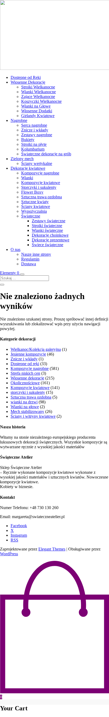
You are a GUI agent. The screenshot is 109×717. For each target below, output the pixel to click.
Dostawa (28, 264)
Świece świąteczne (47, 244)
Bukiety (27, 139)
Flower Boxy (32, 192)
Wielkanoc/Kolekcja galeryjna (36, 349)
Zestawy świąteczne (48, 221)
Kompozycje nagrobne (40, 173)
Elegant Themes (51, 549)
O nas (15, 249)
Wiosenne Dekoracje (28, 82)
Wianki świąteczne (47, 230)
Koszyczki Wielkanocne (41, 101)
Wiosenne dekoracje (27, 378)
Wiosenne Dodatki (36, 111)
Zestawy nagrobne (36, 135)
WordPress (9, 554)
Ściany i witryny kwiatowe (33, 416)
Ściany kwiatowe (35, 206)
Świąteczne (30, 216)
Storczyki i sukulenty (38, 187)
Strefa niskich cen (25, 373)
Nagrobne (19, 120)
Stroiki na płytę (34, 144)
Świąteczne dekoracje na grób (46, 154)
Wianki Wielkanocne (38, 91)
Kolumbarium (32, 149)
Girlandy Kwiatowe (37, 115)
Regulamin (30, 259)
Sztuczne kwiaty (35, 201)
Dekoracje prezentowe (50, 240)
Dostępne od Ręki (26, 77)
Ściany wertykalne (36, 163)
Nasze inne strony (36, 254)
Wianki (27, 178)
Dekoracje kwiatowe (28, 168)
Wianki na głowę (25, 406)
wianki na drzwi (24, 402)
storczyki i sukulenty (28, 392)
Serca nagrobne (34, 125)
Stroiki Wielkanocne (38, 87)
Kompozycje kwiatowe (40, 182)
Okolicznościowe (25, 383)
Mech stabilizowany (27, 411)
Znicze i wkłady (34, 130)
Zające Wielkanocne (38, 96)
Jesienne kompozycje (28, 354)
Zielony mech (22, 158)
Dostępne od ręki (25, 363)
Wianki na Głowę (36, 106)
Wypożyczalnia (34, 211)
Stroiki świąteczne (47, 225)
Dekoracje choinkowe (50, 235)
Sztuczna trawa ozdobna (41, 197)
